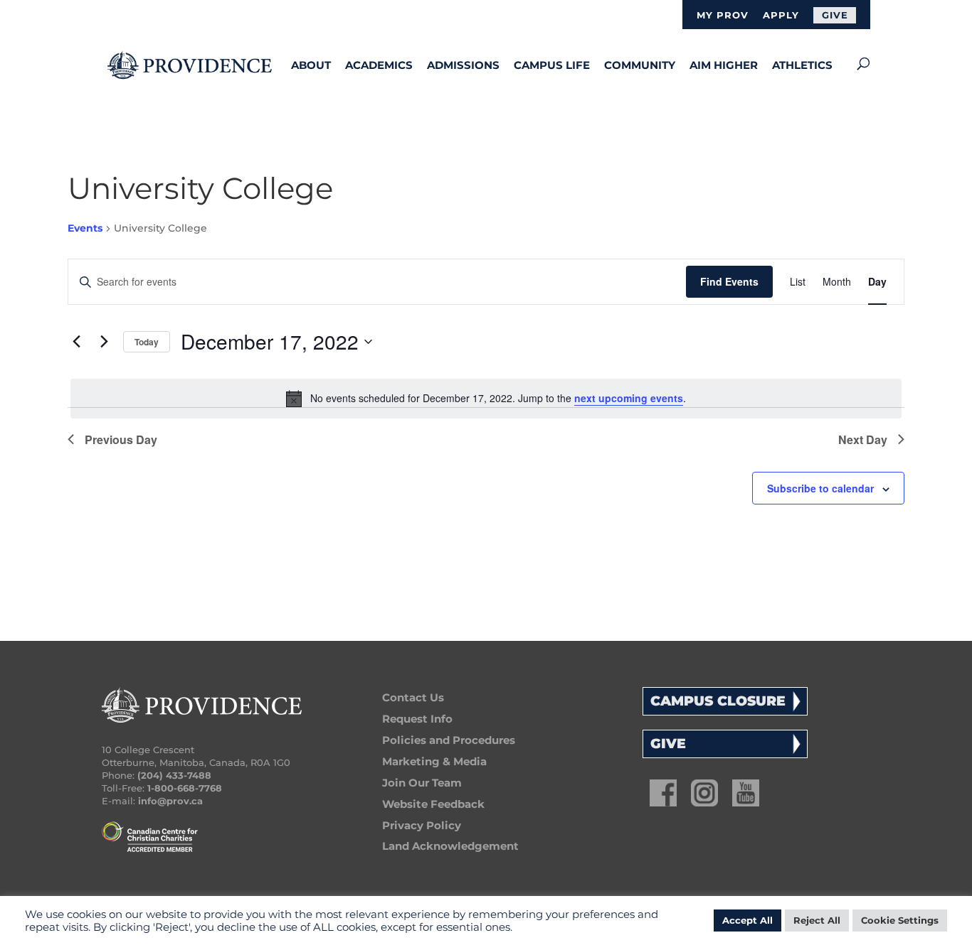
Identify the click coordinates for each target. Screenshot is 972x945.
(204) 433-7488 (174, 775)
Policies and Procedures (448, 740)
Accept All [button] (747, 920)
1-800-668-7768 (184, 788)
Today (146, 341)
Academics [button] (379, 65)
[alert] (486, 398)
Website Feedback (433, 804)
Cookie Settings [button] (900, 920)
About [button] (311, 65)
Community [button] (639, 65)
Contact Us (413, 697)
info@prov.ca (170, 800)
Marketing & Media (434, 761)
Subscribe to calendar (820, 488)
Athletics (802, 65)
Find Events (729, 281)
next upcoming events (628, 398)
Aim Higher (724, 65)
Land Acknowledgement (450, 846)
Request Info (417, 718)
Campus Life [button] (552, 65)
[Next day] (103, 341)
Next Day (862, 439)
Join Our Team (422, 782)
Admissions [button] (463, 65)
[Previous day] (76, 341)
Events (85, 228)
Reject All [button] (816, 920)
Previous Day (121, 439)
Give (835, 15)
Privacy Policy (421, 825)
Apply (781, 16)
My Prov (723, 16)
